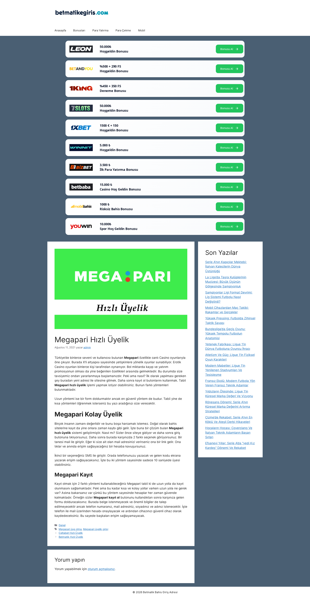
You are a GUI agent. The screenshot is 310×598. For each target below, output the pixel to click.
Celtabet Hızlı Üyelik (71, 532)
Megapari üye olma (70, 529)
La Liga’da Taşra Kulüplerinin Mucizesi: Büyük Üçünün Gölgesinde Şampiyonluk (225, 281)
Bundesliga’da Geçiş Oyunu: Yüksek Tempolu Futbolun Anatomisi (225, 333)
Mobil (141, 30)
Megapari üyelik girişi (95, 529)
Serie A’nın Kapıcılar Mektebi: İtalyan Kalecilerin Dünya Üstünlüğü (226, 266)
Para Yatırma (100, 30)
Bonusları (79, 30)
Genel (62, 525)
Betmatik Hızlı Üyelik (71, 536)
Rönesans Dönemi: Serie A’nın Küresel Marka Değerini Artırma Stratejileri (227, 406)
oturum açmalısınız (101, 569)
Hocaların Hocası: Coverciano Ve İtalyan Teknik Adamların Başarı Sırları (228, 432)
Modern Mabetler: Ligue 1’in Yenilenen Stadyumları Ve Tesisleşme (225, 370)
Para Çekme (123, 30)
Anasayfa (60, 30)
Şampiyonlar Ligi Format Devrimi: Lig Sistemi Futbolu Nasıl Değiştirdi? (228, 297)
